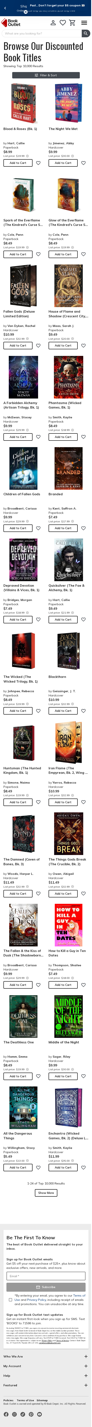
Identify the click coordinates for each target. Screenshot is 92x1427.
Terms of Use (25, 1400)
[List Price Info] (27, 156)
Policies (8, 1400)
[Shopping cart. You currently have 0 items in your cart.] (72, 22)
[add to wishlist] (38, 163)
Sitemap (42, 1400)
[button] (57, 5)
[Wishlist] (63, 22)
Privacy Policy (47, 1340)
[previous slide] (5, 8)
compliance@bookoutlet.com (50, 1343)
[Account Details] (53, 22)
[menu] (84, 23)
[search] (86, 33)
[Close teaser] (26, 12)
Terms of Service (62, 1340)
